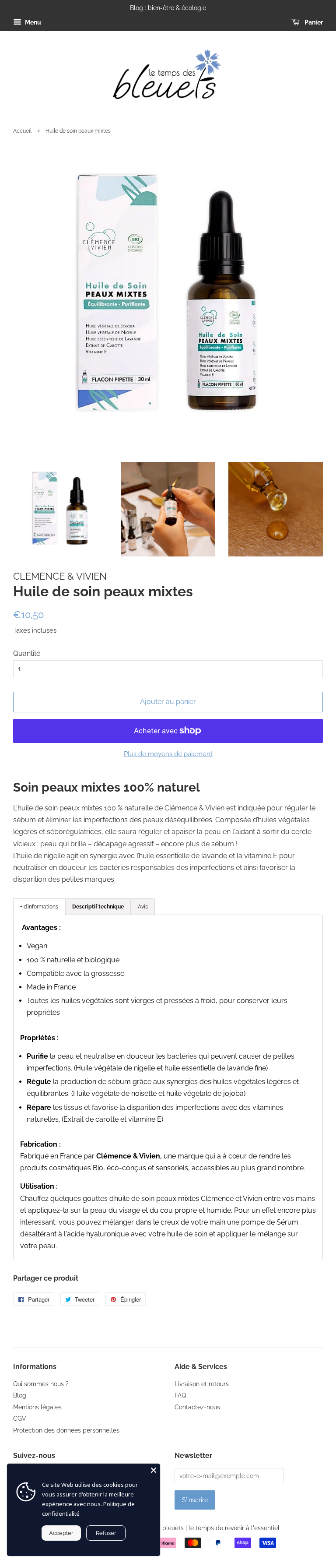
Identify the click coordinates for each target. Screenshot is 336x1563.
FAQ (180, 1395)
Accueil (22, 131)
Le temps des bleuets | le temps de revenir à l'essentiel (200, 1527)
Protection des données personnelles (66, 1430)
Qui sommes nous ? (41, 1383)
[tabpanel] (168, 1087)
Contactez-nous (197, 1407)
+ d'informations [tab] (39, 907)
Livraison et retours (202, 1383)
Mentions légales (37, 1407)
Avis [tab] (143, 907)
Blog (19, 1395)
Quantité (26, 653)
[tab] (98, 906)
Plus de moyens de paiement (168, 754)
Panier (313, 22)
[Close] (153, 1470)
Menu (32, 22)
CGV (19, 1418)
